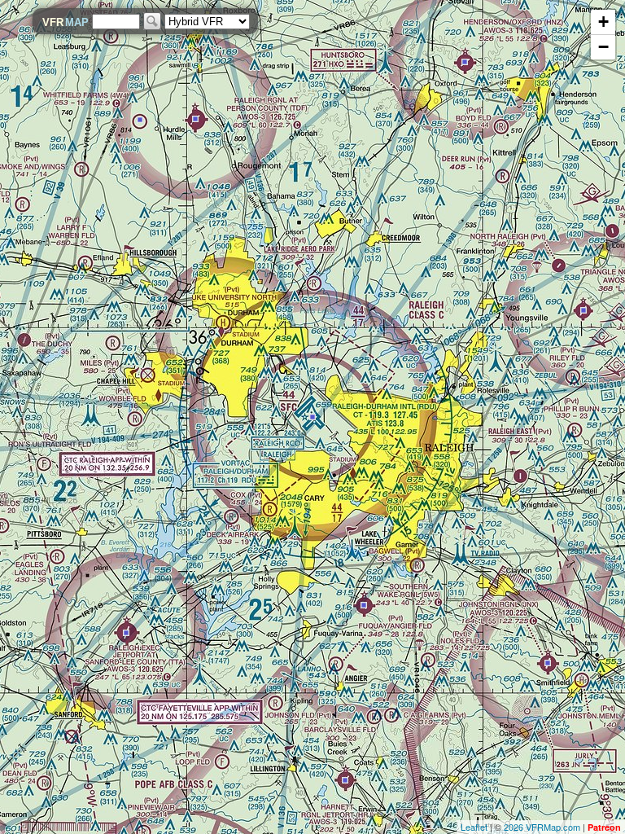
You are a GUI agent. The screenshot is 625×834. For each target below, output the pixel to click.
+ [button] (603, 21)
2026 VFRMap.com (542, 826)
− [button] (603, 47)
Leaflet (474, 826)
